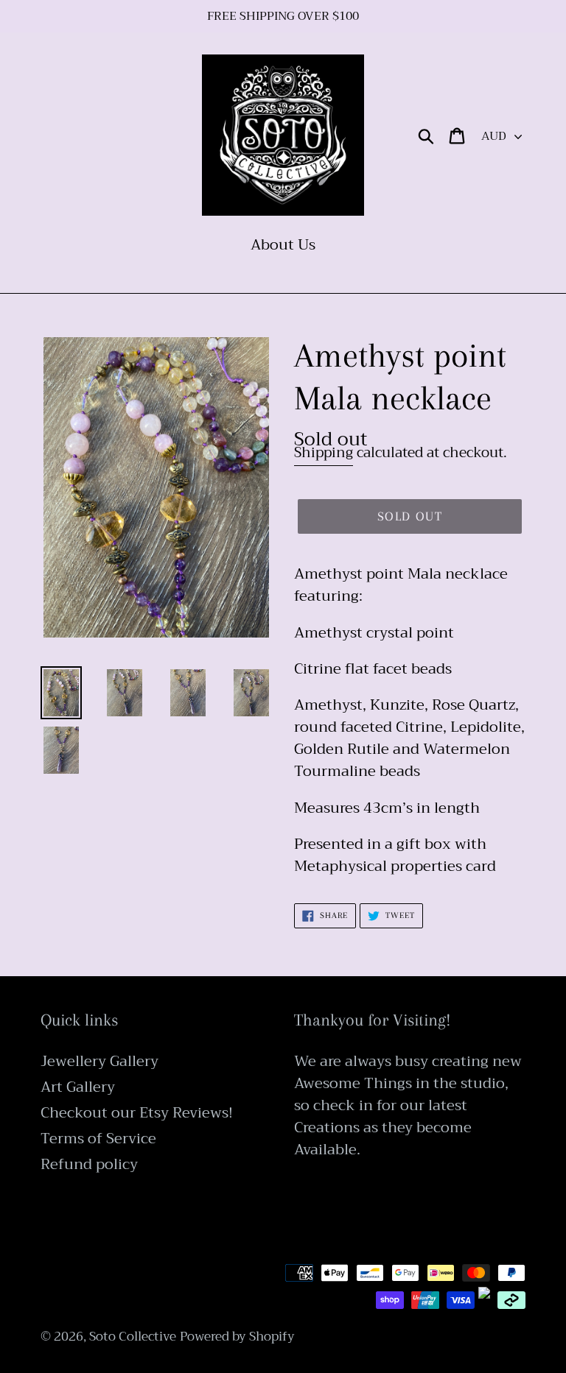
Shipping (323, 452)
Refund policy (89, 1164)
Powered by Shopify (237, 1336)
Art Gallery (78, 1087)
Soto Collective (132, 1336)
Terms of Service (98, 1138)
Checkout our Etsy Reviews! (137, 1113)
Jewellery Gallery (99, 1061)
